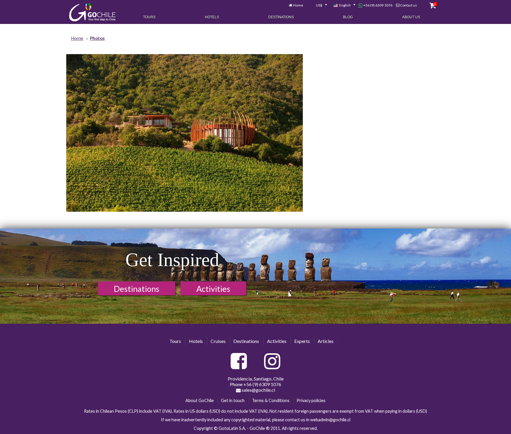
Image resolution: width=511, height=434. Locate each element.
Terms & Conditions (271, 400)
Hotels (212, 17)
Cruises (218, 341)
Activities (213, 289)
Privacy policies (311, 400)
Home (298, 5)
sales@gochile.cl (258, 390)
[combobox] (318, 5)
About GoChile (199, 400)
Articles (326, 341)
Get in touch (233, 400)
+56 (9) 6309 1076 (377, 5)
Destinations (281, 17)
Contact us (408, 5)
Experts (302, 341)
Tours (149, 17)
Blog (348, 17)
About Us (411, 17)
